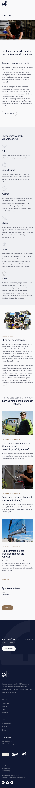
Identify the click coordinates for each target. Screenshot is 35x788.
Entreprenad (6, 703)
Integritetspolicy (6, 766)
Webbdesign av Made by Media (10, 775)
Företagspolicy (6, 768)
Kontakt (4, 730)
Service (4, 706)
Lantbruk (5, 710)
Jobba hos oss (6, 724)
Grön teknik (5, 713)
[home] (4, 3)
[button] (32, 3)
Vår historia (5, 727)
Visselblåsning (6, 770)
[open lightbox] (17, 423)
